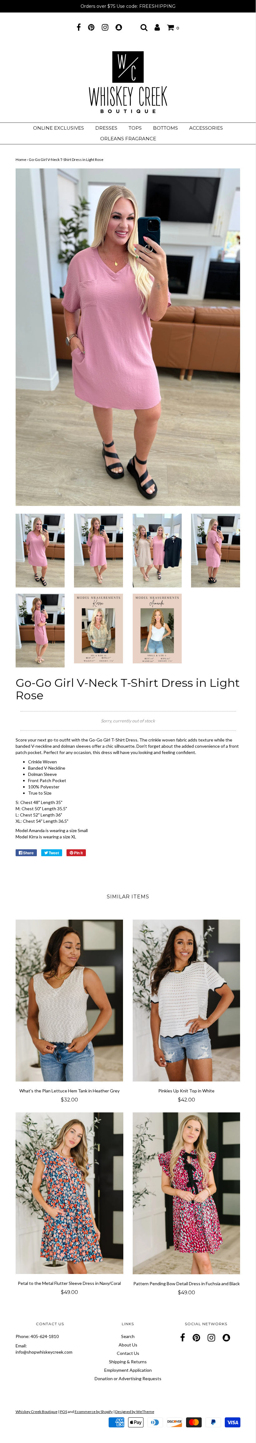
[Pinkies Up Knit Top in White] (186, 1000)
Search (128, 1336)
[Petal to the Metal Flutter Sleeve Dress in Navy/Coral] (69, 1193)
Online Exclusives (58, 128)
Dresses (106, 128)
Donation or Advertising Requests (128, 1378)
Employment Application (128, 1370)
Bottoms (165, 128)
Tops (135, 128)
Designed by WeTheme (134, 1411)
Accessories (206, 128)
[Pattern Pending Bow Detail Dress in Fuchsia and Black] (186, 1193)
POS (63, 1411)
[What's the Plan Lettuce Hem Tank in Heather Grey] (69, 1000)
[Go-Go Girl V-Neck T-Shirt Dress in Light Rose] (40, 550)
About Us (128, 1344)
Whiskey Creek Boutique (36, 1411)
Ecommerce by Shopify (94, 1411)
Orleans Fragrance (128, 139)
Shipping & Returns (128, 1361)
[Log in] (157, 27)
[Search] (143, 27)
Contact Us (128, 1353)
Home (21, 159)
